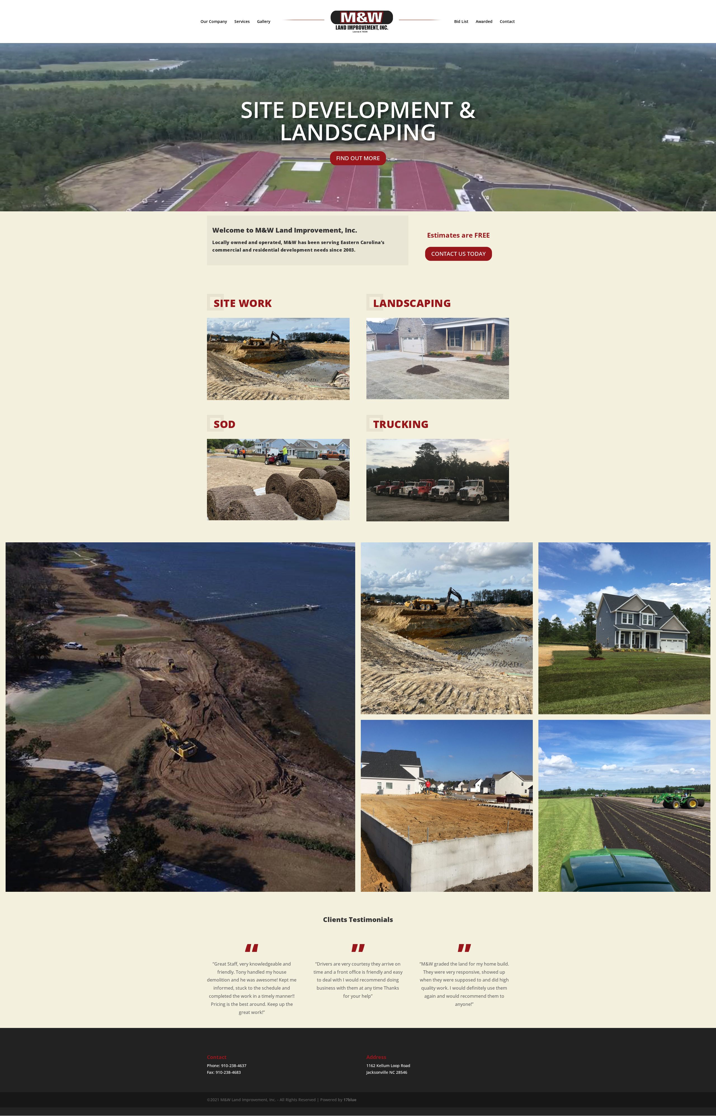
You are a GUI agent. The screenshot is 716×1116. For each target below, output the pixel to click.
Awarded (484, 22)
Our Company (214, 22)
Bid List (461, 22)
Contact (507, 22)
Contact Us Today (458, 253)
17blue (349, 1099)
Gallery (263, 22)
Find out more (358, 158)
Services (242, 22)
